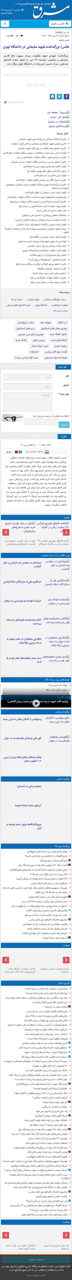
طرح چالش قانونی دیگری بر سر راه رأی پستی (47, 1011)
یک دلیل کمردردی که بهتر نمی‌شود (51, 1111)
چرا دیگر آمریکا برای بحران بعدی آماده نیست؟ (46, 993)
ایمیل (66, 385)
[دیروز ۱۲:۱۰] (56, 663)
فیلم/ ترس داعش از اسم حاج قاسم (50, 175)
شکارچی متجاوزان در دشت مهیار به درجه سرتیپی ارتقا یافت (24, 641)
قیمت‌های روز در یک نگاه (57, 680)
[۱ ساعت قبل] (36, 703)
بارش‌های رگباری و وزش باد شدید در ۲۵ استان (46, 1016)
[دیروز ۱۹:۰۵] (56, 830)
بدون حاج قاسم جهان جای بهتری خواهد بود (46, 171)
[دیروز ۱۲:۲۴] (56, 644)
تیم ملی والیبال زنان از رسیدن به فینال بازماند (47, 928)
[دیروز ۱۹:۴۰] (56, 744)
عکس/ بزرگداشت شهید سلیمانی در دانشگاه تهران (36, 47)
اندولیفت (34, 352)
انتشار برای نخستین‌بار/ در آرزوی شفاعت (48, 255)
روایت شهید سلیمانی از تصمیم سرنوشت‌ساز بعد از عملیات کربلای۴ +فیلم (37, 230)
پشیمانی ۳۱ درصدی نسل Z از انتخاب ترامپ (47, 1138)
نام (67, 376)
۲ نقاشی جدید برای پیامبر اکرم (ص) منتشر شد (46, 1034)
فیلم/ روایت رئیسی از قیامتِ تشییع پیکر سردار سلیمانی (41, 224)
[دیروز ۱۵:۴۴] (56, 606)
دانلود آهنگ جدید (58, 334)
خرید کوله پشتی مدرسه (26, 358)
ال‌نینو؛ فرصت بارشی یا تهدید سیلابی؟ (54, 970)
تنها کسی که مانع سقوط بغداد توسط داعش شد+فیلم (42, 241)
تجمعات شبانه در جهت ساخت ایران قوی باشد (46, 1143)
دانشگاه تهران (41, 305)
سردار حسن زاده (60, 310)
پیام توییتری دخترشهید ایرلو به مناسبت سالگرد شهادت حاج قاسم (37, 197)
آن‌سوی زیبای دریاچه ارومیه (28, 805)
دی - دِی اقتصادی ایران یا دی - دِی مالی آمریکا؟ (46, 1201)
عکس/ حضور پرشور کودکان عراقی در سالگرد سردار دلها (41, 264)
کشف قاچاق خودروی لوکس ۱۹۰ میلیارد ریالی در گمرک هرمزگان (53, 542)
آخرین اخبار (64, 983)
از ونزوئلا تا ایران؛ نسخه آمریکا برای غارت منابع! (46, 1052)
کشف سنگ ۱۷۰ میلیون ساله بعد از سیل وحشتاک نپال (42, 865)
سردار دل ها (17, 299)
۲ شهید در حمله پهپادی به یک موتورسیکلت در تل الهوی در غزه (39, 906)
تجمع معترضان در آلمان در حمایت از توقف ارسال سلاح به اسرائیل (37, 1025)
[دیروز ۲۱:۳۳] (56, 725)
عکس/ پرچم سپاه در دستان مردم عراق (48, 282)
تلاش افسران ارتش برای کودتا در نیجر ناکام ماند (45, 1020)
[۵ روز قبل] (19, 530)
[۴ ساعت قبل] (56, 811)
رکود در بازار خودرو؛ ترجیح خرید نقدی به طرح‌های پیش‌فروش (20, 542)
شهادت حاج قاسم (60, 305)
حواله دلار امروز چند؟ (57, 685)
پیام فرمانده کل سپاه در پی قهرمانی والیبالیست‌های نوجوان (40, 1147)
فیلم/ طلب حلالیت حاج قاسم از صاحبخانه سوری (44, 250)
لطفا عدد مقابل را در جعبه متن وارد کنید (51, 416)
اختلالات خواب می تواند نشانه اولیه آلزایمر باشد (45, 1120)
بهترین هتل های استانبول (54, 328)
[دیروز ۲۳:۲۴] (19, 957)
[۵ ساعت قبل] (53, 1234)
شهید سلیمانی (33, 299)
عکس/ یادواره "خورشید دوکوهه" (51, 268)
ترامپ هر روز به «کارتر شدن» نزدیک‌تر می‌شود (46, 915)
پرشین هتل (38, 340)
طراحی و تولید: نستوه (36, 1275)
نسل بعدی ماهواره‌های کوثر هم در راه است (23, 660)
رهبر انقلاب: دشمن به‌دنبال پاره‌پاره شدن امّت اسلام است (41, 1079)
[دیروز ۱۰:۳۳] (53, 530)
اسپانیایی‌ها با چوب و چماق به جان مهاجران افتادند (44, 933)
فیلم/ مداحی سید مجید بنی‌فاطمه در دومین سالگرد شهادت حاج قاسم (34, 153)
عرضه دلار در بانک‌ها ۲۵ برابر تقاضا (51, 892)
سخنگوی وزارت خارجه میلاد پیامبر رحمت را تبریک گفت (42, 1047)
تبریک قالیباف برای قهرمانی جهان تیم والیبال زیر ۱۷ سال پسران (38, 1205)
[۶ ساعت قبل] (19, 1234)
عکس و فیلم (58, 24)
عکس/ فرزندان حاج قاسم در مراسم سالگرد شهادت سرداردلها (38, 201)
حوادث (66, 945)
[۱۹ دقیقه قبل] (56, 792)
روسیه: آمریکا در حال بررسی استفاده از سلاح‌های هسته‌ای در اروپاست (35, 1061)
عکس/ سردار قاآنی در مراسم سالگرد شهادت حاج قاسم (41, 180)
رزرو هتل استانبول (25, 328)
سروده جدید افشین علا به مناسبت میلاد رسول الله (44, 1057)
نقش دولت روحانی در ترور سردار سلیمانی (47, 246)
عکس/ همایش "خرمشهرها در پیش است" (47, 259)
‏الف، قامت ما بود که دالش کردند (51, 210)
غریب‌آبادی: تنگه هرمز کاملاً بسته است (49, 1002)
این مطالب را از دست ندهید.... (54, 555)
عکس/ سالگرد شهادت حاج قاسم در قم (48, 278)
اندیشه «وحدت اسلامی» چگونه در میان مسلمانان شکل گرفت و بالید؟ (35, 1170)
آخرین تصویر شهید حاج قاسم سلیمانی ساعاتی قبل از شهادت (38, 143)
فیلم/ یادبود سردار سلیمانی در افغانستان (47, 237)
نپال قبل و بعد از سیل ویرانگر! (53, 860)
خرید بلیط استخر (39, 346)
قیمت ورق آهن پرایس (56, 352)
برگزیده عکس (63, 779)
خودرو (67, 517)
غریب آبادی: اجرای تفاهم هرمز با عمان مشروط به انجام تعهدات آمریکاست (39, 1176)
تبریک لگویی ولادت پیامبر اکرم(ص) (51, 1115)
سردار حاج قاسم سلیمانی (55, 299)
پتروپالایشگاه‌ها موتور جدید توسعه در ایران (23, 826)
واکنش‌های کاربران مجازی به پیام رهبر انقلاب (46, 910)
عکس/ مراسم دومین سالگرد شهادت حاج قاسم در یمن (41, 157)
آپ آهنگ (62, 322)
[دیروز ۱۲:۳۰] (56, 625)
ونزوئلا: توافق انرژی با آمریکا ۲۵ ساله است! (47, 1038)
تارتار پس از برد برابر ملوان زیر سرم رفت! (48, 874)
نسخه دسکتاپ (36, 1259)
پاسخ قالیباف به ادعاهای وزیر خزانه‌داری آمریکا (46, 856)
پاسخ (8, 452)
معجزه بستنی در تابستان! (29, 786)
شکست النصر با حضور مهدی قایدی (51, 1196)
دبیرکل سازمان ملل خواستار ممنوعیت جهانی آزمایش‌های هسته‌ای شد (35, 1183)
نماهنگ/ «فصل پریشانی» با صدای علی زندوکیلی (44, 215)
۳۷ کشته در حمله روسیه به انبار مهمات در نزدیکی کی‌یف (41, 878)
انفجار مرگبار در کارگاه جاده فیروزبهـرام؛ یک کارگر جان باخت (19, 970)
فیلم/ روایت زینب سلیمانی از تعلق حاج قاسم (45, 192)
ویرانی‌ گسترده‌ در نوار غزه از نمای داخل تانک (47, 1152)
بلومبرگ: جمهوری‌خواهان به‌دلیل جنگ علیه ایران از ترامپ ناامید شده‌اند (35, 888)
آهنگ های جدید (59, 340)
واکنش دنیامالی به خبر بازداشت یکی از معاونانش (45, 924)
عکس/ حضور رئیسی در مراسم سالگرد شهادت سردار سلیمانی (38, 162)
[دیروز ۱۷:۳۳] (56, 587)
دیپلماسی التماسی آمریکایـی (54, 1106)
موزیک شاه (45, 322)
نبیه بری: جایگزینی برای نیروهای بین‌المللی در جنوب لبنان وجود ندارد (36, 998)
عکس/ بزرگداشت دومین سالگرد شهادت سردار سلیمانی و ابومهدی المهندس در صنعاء (37, 186)
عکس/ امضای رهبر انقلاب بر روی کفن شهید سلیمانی (42, 148)
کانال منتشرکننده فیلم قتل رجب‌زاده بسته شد (23, 622)
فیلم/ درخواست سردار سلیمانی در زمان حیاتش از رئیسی (40, 220)
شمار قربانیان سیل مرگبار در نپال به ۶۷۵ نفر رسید (44, 901)
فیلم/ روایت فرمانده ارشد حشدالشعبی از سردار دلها (42, 206)
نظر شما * (64, 394)
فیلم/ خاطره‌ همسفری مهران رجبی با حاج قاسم (44, 166)
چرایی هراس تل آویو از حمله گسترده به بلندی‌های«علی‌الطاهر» (38, 869)
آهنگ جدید (20, 340)
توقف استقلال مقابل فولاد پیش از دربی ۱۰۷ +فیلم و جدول (22, 759)
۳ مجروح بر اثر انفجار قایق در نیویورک (49, 1066)
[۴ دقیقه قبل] (56, 568)
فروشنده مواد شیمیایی (55, 358)
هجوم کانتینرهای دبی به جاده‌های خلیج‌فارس (47, 851)
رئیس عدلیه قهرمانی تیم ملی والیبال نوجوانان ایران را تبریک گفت (37, 1075)
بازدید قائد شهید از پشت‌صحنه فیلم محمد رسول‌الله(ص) (41, 1084)
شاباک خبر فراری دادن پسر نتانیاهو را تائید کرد (46, 1070)
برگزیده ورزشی (62, 712)
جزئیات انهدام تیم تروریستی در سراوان (22, 601)
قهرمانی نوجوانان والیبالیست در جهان (22, 738)
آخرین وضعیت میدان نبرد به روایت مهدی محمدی (44, 1043)
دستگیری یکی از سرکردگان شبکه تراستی (22, 582)
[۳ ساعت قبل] (53, 957)
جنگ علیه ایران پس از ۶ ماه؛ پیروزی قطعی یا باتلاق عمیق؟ (40, 1093)
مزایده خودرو (60, 346)
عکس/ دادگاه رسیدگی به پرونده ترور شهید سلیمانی (42, 139)
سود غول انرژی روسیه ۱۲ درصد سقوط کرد (48, 1125)
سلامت (66, 1222)
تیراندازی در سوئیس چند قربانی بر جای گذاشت (22, 565)
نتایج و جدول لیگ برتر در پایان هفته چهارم (48, 897)
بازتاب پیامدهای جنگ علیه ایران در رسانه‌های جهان (44, 1214)
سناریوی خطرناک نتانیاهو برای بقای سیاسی (48, 919)
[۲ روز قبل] (56, 763)
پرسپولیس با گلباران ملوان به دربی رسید (22, 719)
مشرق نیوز (43, 9)
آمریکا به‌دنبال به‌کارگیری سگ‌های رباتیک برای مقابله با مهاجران (38, 1166)
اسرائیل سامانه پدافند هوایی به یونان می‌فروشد (45, 1029)
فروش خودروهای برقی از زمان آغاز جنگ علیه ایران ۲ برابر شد (39, 1134)
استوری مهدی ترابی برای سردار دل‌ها (49, 273)
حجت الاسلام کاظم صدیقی (18, 305)
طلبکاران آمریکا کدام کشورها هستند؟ (50, 1088)
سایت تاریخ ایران (26, 322)
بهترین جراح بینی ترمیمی (30, 334)
